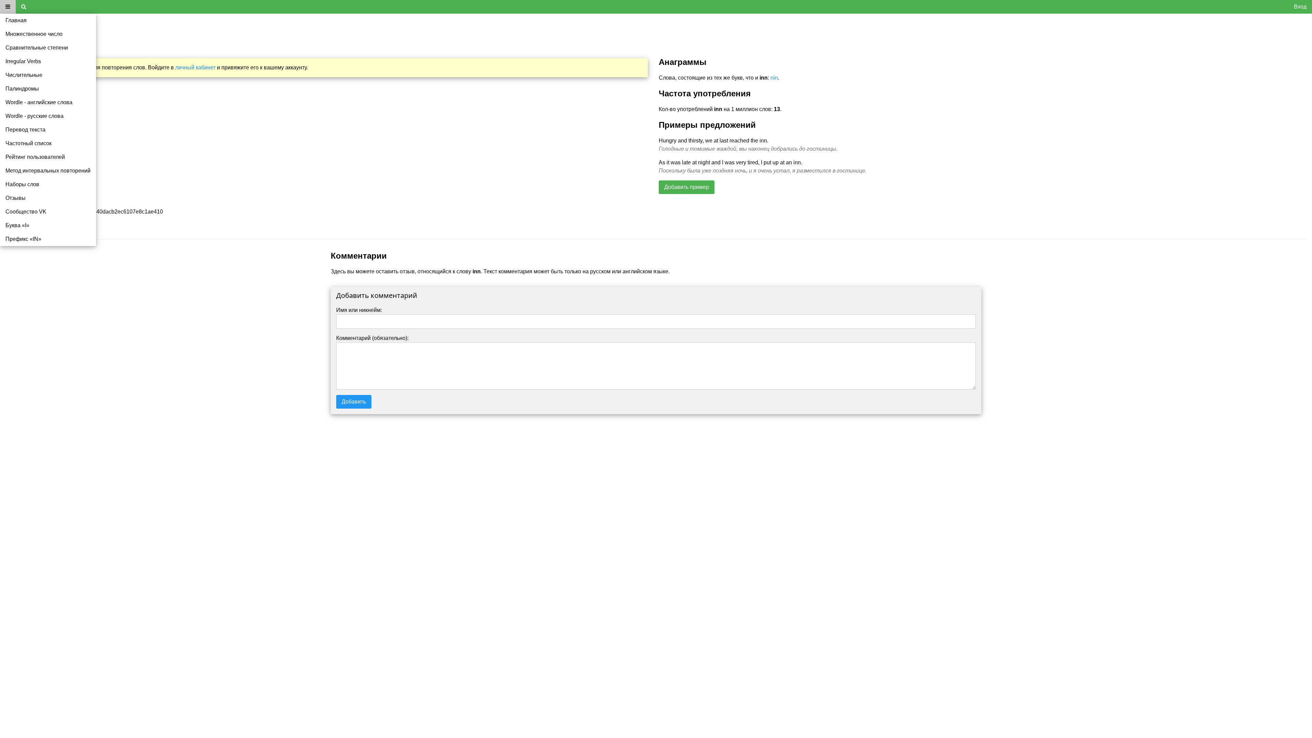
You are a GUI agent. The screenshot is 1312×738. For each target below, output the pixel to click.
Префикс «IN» (23, 239)
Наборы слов (22, 184)
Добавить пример (686, 187)
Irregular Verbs (23, 61)
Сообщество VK (25, 212)
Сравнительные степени (36, 48)
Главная (16, 20)
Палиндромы (22, 89)
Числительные (23, 75)
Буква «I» (17, 225)
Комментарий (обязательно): (372, 338)
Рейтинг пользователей (35, 157)
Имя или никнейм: (359, 310)
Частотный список (28, 143)
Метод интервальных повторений (48, 171)
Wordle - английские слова (38, 102)
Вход (1300, 7)
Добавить (354, 402)
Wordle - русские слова (34, 116)
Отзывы (15, 198)
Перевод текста (25, 130)
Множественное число (34, 34)
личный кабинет (195, 67)
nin (774, 78)
